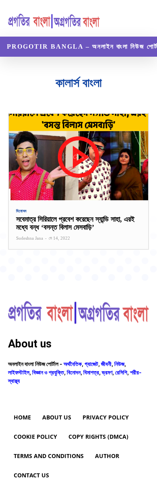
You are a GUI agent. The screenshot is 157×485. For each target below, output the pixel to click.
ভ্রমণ (107, 372)
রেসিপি (121, 372)
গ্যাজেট (91, 363)
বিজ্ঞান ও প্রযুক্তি (48, 372)
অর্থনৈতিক (73, 363)
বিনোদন (21, 211)
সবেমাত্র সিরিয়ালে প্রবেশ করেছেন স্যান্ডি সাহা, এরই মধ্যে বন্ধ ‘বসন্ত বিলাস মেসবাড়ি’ (75, 223)
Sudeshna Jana (29, 238)
